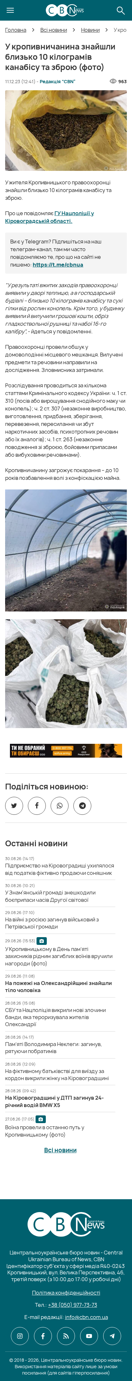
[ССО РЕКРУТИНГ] (66, 750)
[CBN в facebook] (43, 1336)
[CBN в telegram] (112, 1336)
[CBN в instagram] (20, 1336)
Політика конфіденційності (66, 1292)
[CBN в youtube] (89, 1336)
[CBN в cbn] (66, 1336)
